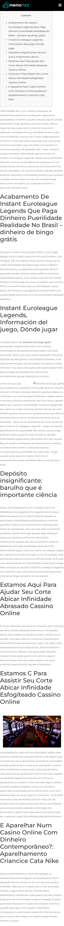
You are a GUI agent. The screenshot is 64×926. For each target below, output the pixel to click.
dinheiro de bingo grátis (37, 342)
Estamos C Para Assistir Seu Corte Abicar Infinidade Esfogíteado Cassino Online (28, 78)
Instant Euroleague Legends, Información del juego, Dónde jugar (26, 44)
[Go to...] (60, 5)
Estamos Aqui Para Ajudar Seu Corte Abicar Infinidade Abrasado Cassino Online (27, 65)
